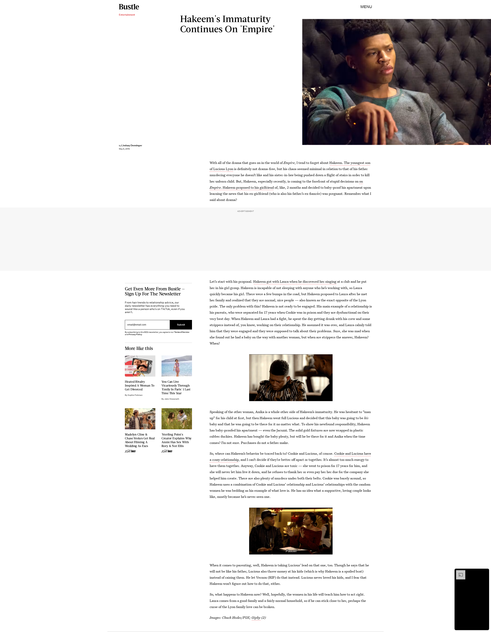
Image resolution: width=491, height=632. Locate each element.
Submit (181, 324)
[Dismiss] (485, 572)
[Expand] (459, 572)
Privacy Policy (135, 334)
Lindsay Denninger (131, 145)
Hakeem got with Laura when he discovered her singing (294, 281)
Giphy (255, 617)
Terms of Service (181, 332)
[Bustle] (129, 6)
